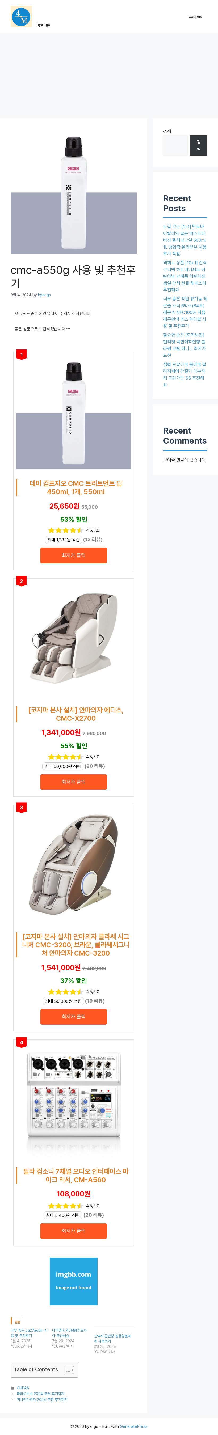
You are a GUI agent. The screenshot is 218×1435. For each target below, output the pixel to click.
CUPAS (23, 1388)
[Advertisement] (109, 72)
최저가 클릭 (74, 555)
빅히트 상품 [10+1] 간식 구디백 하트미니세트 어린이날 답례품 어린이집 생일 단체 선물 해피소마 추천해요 (185, 276)
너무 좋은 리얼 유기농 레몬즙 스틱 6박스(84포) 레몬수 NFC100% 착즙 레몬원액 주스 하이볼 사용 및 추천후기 (185, 312)
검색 (167, 131)
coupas (195, 16)
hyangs (43, 24)
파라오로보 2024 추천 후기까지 (40, 1393)
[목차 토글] (67, 1370)
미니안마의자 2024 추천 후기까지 (42, 1399)
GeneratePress (134, 1426)
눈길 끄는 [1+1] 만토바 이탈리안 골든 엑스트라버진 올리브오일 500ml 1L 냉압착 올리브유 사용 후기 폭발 (185, 240)
